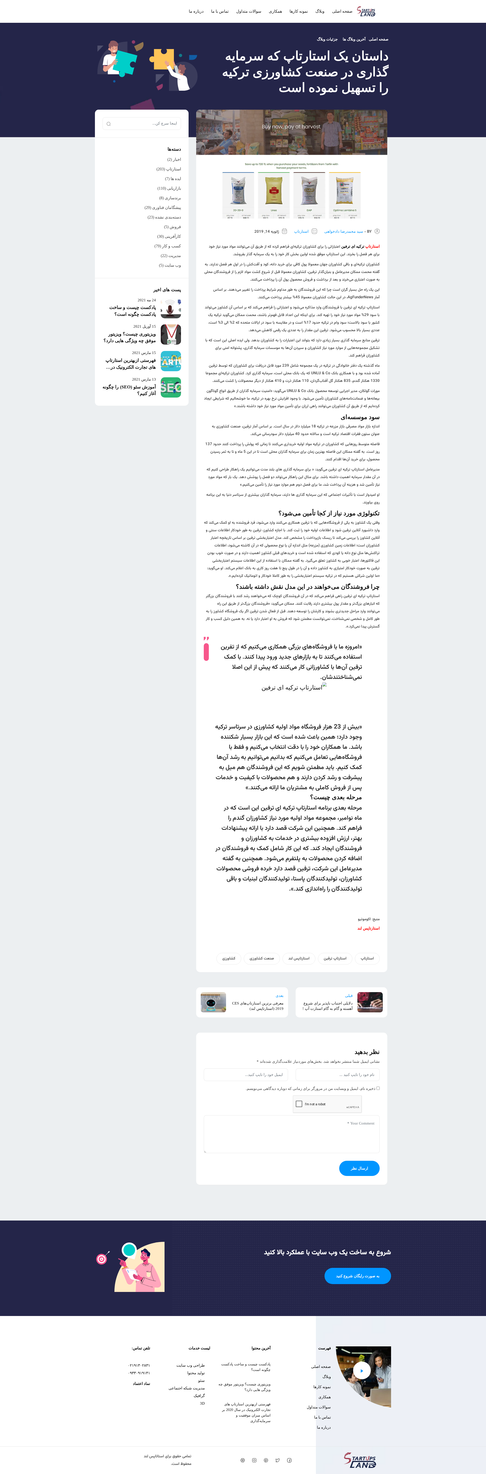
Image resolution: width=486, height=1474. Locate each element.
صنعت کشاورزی (262, 958)
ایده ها (176, 178)
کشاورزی (228, 958)
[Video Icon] (362, 1370)
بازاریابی (174, 188)
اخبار (177, 159)
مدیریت (174, 255)
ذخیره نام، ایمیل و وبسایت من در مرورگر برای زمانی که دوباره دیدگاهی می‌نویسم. (310, 1089)
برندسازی (173, 198)
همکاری (275, 11)
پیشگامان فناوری (166, 207)
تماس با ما (220, 11)
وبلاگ (320, 11)
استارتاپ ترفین (335, 958)
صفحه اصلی (342, 11)
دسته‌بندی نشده (168, 217)
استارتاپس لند (299, 958)
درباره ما (196, 11)
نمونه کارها (299, 11)
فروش (175, 227)
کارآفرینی (173, 236)
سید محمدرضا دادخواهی (343, 231)
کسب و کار (171, 246)
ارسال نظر (359, 1168)
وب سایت (173, 265)
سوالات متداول (248, 11)
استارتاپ (301, 231)
